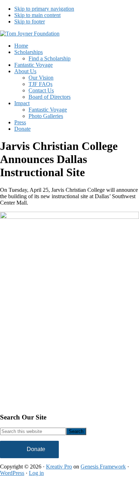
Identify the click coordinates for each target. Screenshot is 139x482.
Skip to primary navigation (44, 9)
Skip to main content (37, 15)
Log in (36, 473)
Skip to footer (29, 21)
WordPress (12, 473)
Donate (36, 449)
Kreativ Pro (59, 467)
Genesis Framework (103, 467)
